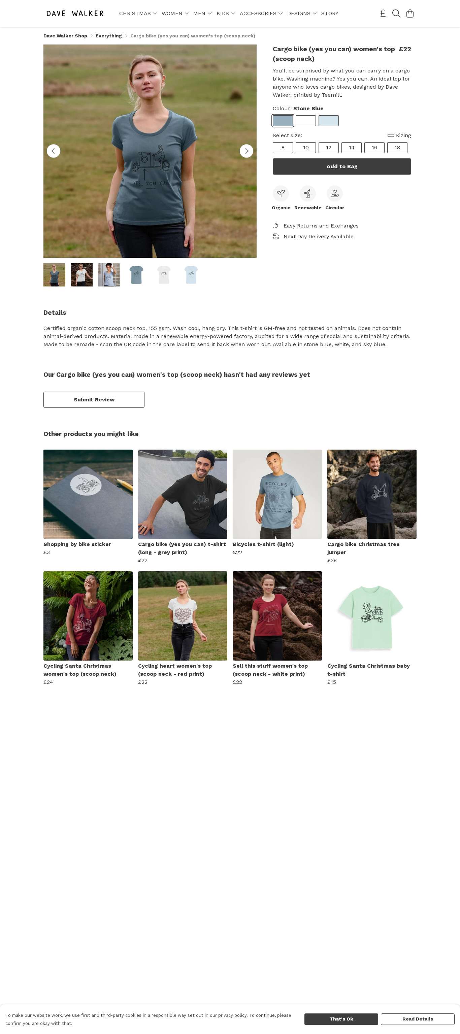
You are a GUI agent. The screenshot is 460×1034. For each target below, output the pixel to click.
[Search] (396, 13)
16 (374, 147)
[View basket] (410, 13)
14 (352, 147)
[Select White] (306, 120)
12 (328, 147)
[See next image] (246, 151)
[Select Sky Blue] (329, 120)
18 (397, 147)
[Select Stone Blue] (283, 120)
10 (306, 147)
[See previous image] (53, 151)
